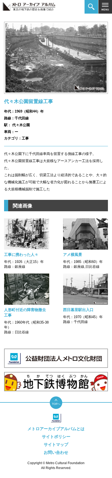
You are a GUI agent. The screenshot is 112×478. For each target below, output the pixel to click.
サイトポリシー (56, 436)
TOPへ (56, 403)
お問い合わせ (56, 452)
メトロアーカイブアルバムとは (56, 428)
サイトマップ (56, 444)
